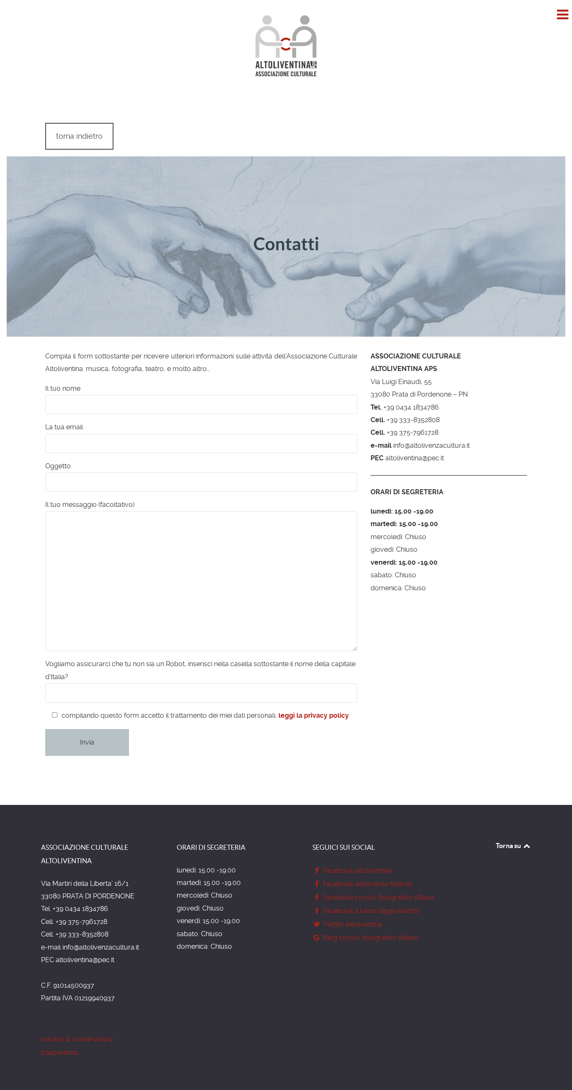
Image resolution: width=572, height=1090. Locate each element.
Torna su (509, 845)
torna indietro (79, 136)
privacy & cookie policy (77, 1039)
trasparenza (59, 1052)
